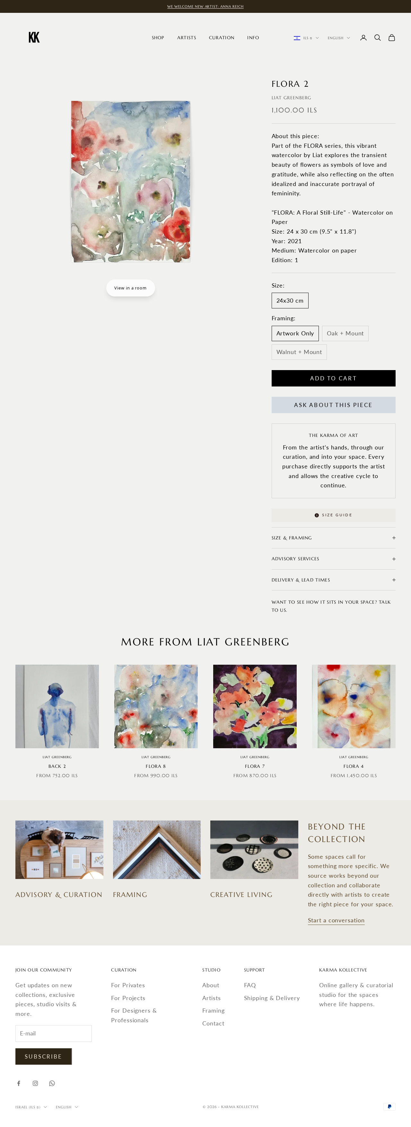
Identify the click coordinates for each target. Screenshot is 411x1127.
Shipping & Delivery (272, 997)
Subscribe (44, 1056)
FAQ (250, 985)
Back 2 (57, 766)
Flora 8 (156, 766)
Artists (186, 37)
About (210, 985)
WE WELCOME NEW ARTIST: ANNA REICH (205, 6)
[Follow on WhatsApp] (52, 1083)
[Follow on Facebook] (18, 1083)
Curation (221, 37)
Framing (213, 1010)
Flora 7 (255, 766)
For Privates (128, 985)
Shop (158, 37)
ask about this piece (333, 405)
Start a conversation (336, 920)
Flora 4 (354, 766)
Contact (213, 1023)
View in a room (130, 288)
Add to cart (333, 378)
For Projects (128, 997)
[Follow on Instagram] (35, 1083)
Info (253, 37)
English (336, 38)
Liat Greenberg (291, 98)
